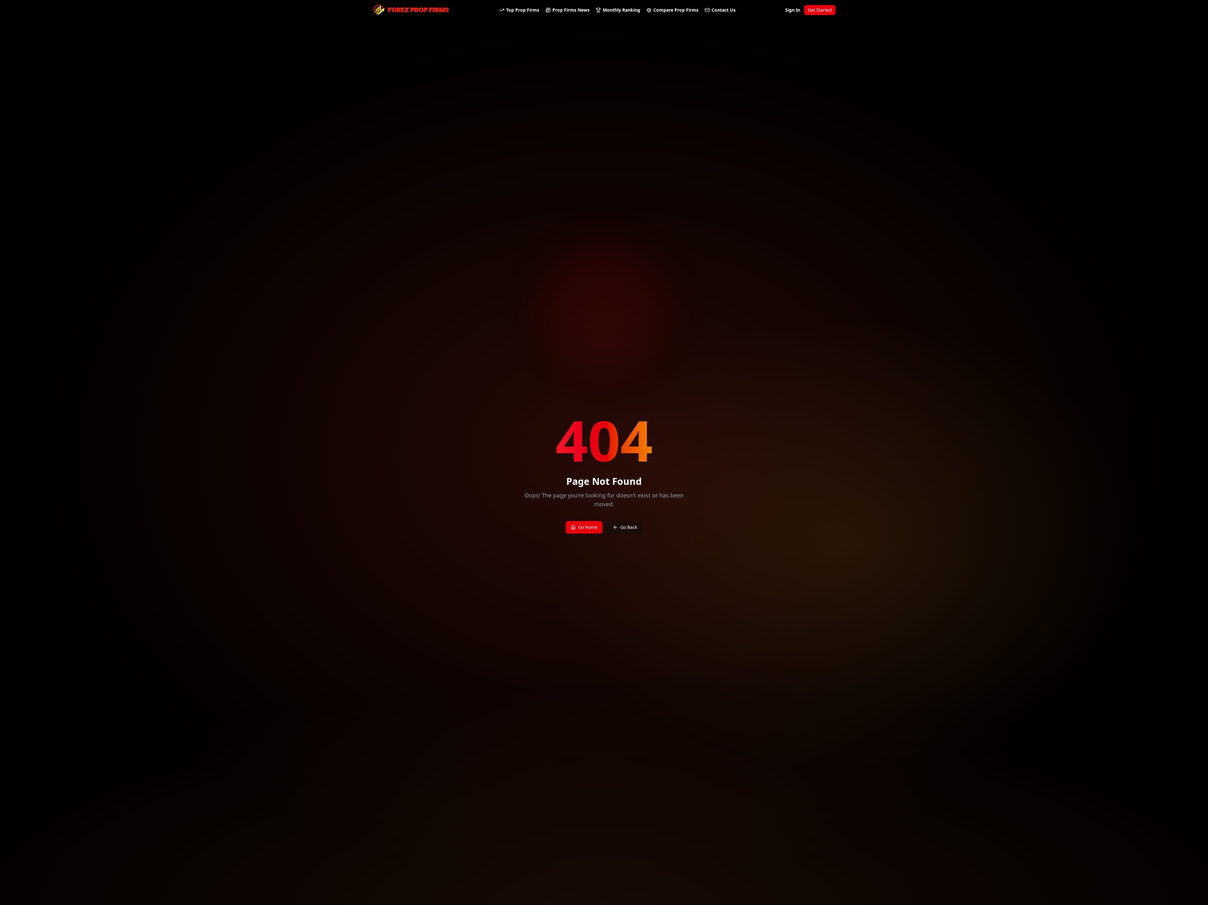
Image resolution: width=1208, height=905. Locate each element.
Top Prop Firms (522, 10)
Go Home (587, 527)
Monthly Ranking (621, 10)
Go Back (628, 527)
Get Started (820, 10)
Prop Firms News (571, 10)
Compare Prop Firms (675, 10)
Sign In (792, 10)
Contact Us (723, 10)
